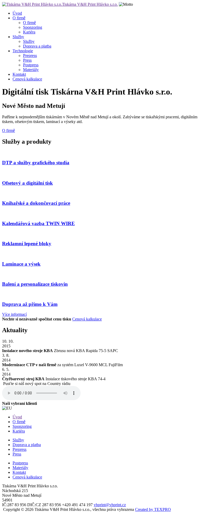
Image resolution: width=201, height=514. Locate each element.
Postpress (30, 65)
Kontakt (19, 74)
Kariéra (29, 32)
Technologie (23, 51)
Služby (18, 36)
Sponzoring (32, 27)
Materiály (31, 69)
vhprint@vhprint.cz (110, 505)
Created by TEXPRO (153, 509)
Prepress (30, 55)
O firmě (19, 18)
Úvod (17, 13)
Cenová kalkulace (27, 79)
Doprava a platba (37, 46)
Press (27, 60)
